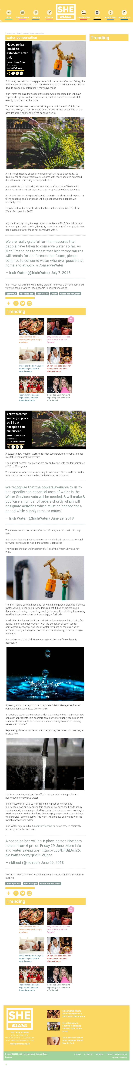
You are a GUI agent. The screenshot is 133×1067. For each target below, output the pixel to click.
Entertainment (22, 17)
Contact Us (88, 1054)
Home (7, 34)
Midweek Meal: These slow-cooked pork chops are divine (30, 339)
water (54, 293)
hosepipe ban (27, 293)
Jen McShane (15, 68)
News (97, 17)
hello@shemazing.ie (20, 1044)
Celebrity (36, 17)
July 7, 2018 (60, 273)
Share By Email (21, 73)
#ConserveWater (50, 265)
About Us (77, 1054)
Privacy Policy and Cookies (117, 1054)
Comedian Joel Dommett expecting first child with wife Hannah (58, 398)
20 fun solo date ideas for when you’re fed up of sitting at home (59, 369)
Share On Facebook (13, 73)
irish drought (30, 883)
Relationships (83, 17)
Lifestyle (49, 17)
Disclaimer (100, 1054)
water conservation (70, 293)
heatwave (11, 293)
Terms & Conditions (119, 1058)
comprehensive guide (47, 825)
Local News (19, 62)
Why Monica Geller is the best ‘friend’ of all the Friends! (58, 339)
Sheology (8, 1057)
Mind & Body (111, 17)
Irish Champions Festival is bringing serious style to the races (72, 1027)
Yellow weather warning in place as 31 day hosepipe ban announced (17, 422)
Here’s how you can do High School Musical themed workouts (29, 398)
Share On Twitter (17, 73)
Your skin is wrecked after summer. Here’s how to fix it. (72, 1040)
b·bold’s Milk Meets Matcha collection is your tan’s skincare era (73, 1014)
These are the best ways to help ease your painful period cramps (31, 369)
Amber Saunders (17, 442)
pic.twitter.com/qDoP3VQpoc (28, 855)
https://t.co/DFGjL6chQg (61, 850)
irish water (42, 293)
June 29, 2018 (62, 518)
